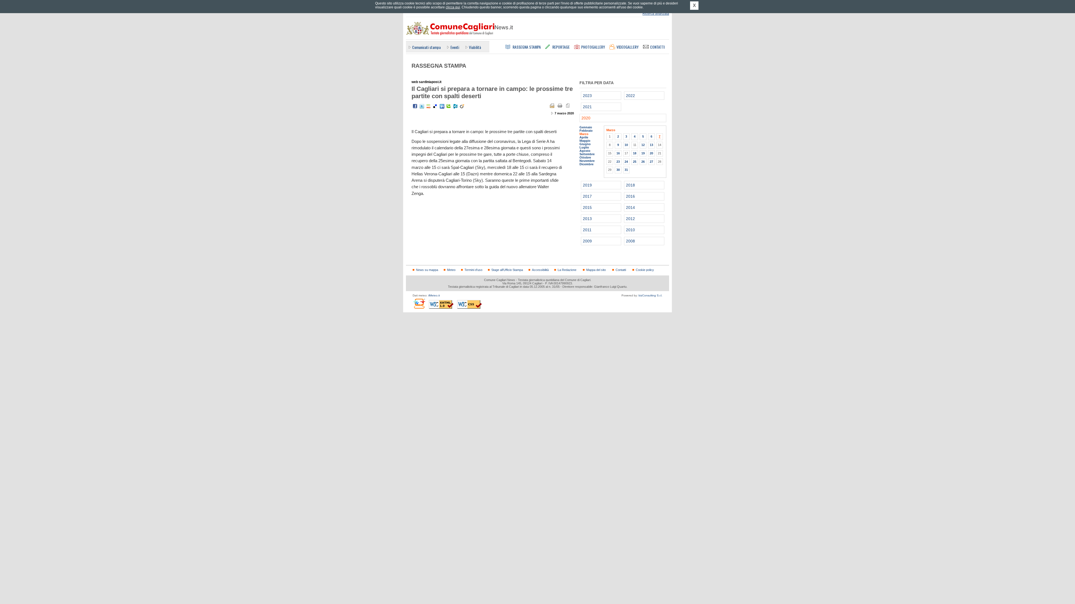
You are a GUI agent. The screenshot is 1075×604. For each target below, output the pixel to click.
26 (643, 161)
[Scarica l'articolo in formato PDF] (567, 105)
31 (626, 169)
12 (643, 145)
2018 (630, 185)
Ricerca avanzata (655, 14)
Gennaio (585, 127)
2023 (587, 95)
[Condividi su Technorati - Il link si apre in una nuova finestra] (449, 106)
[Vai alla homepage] (459, 28)
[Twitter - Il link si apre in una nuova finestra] (422, 106)
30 (618, 169)
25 (634, 161)
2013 (587, 218)
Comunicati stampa (426, 47)
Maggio (584, 140)
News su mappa (427, 270)
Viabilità (475, 47)
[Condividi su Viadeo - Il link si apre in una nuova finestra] (462, 106)
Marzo (583, 134)
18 (634, 153)
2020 (585, 118)
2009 (587, 241)
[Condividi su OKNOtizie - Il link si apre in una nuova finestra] (428, 106)
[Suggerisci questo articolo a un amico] (552, 105)
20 (651, 153)
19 (643, 153)
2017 (587, 196)
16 (618, 153)
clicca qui (453, 7)
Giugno (585, 144)
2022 (630, 95)
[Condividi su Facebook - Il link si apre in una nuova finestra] (415, 106)
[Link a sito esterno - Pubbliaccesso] (419, 303)
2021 (587, 107)
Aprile (583, 137)
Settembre (587, 154)
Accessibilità (540, 270)
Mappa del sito (596, 270)
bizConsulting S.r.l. (650, 295)
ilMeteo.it (434, 295)
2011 (587, 230)
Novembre (587, 160)
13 (651, 145)
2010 (630, 230)
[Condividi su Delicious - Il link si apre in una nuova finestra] (435, 106)
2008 (630, 241)
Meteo (451, 270)
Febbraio (586, 130)
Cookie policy (645, 270)
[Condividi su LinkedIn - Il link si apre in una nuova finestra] (442, 106)
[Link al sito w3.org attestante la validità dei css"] (469, 304)
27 (651, 161)
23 (618, 161)
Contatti (621, 270)
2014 (630, 207)
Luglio (584, 147)
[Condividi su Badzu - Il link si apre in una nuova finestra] (455, 106)
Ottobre (585, 157)
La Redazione (567, 270)
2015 (587, 207)
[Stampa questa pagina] (560, 105)
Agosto (584, 150)
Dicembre (586, 164)
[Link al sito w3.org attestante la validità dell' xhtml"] (441, 304)
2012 (630, 218)
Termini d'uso (473, 270)
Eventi (454, 47)
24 (626, 161)
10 (626, 145)
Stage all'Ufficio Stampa (507, 270)
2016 (630, 196)
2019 (587, 185)
